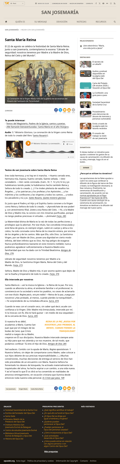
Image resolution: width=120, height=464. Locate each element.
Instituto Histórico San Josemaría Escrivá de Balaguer (18, 426)
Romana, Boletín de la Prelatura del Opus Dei (15, 420)
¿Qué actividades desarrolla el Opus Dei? (54, 437)
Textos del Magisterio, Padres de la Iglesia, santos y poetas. (36, 123)
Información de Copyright (67, 461)
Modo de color (43, 3)
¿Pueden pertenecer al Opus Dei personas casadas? (56, 428)
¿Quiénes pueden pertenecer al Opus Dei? (54, 422)
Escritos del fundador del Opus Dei (20, 413)
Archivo (93, 461)
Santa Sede (10, 416)
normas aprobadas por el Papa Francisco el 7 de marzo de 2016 (93, 196)
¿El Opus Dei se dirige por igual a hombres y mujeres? (56, 417)
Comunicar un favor (59, 3)
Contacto (89, 3)
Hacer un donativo (76, 3)
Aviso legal (20, 461)
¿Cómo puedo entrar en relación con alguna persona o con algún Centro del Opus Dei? (58, 443)
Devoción (61, 21)
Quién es (20, 21)
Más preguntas (51, 451)
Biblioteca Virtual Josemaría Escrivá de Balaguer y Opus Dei (18, 434)
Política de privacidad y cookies (40, 461)
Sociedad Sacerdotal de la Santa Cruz (21, 410)
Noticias (81, 21)
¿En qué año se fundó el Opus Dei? (59, 413)
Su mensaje (40, 21)
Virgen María (23, 389)
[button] (69, 110)
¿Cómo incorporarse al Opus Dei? (58, 433)
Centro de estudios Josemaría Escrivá (21, 430)
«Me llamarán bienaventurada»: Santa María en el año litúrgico (37, 126)
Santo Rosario (40, 135)
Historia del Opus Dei (14, 439)
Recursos (101, 21)
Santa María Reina (37, 389)
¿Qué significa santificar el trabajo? (59, 410)
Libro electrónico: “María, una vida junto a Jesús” (93, 46)
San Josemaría (60, 12)
